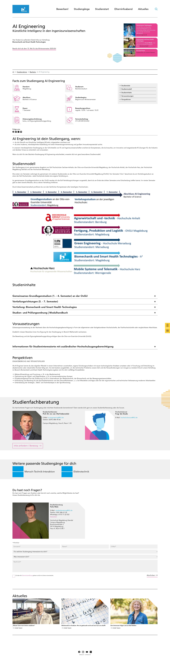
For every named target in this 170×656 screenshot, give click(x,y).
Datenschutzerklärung (27, 575)
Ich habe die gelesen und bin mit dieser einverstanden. (34, 575)
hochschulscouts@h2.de (129, 418)
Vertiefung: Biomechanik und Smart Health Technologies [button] (44, 307)
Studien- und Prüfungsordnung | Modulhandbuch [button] (40, 312)
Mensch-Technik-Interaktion (40, 471)
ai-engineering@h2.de (56, 418)
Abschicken (151, 575)
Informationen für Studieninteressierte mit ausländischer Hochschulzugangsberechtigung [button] (63, 346)
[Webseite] (13, 73)
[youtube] (21, 132)
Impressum (81, 654)
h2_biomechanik (144, 46)
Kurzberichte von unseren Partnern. (145, 52)
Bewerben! (62, 9)
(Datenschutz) (53, 516)
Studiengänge (82, 9)
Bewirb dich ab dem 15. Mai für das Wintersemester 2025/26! (34, 49)
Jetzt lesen (18, 628)
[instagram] (16, 132)
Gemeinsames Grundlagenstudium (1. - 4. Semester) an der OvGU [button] (50, 295)
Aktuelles (143, 9)
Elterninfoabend (123, 9)
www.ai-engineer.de (141, 35)
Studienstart (102, 9)
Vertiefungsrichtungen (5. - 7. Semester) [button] (35, 301)
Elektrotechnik (81, 471)
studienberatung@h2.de (63, 510)
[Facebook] (13, 132)
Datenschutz (88, 654)
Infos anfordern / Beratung (26, 445)
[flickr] (18, 132)
